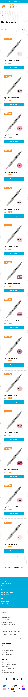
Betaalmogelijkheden (7, 650)
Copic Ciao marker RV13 (11, 246)
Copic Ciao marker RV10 (11, 209)
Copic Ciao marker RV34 (11, 432)
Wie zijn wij (4, 652)
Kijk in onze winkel (6, 654)
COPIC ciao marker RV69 (12, 284)
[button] (2, 6)
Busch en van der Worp (15, 694)
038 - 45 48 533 (6, 619)
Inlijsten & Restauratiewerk (9, 664)
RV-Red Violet (7, 15)
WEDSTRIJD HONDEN (7, 673)
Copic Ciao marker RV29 (11, 470)
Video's (3, 671)
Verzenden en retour (7, 648)
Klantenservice (5, 646)
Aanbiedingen (5, 662)
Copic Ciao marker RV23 (11, 507)
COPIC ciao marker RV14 (11, 321)
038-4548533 (8, 593)
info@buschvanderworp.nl (8, 604)
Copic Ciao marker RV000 (12, 60)
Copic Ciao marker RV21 (11, 544)
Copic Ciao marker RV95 (11, 358)
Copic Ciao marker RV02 (11, 98)
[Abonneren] (23, 572)
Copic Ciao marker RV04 (11, 135)
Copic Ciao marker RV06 (11, 172)
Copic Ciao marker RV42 (11, 395)
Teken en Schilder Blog (7, 668)
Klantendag (4, 666)
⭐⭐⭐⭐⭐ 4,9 (16, 1)
